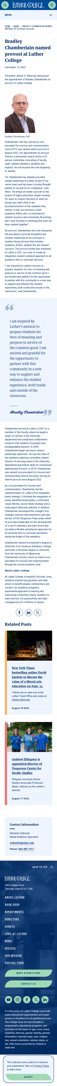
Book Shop (12, 904)
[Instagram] (17, 999)
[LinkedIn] (45, 999)
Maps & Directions (28, 973)
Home (7, 26)
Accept (28, 1077)
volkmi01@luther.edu (22, 843)
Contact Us (28, 984)
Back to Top (40, 867)
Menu (8, 15)
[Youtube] (8, 999)
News (16, 26)
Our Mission (13, 955)
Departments (14, 911)
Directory (12, 919)
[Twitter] (36, 999)
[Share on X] (37, 612)
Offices (10, 948)
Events (10, 926)
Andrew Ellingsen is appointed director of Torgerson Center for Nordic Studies (27, 766)
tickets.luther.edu (21, 699)
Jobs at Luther (16, 933)
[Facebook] (26, 999)
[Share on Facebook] (19, 612)
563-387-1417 (26, 849)
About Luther (15, 897)
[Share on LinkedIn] (28, 612)
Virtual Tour (14, 962)
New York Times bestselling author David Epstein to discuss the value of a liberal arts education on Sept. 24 (29, 677)
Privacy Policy (41, 1065)
